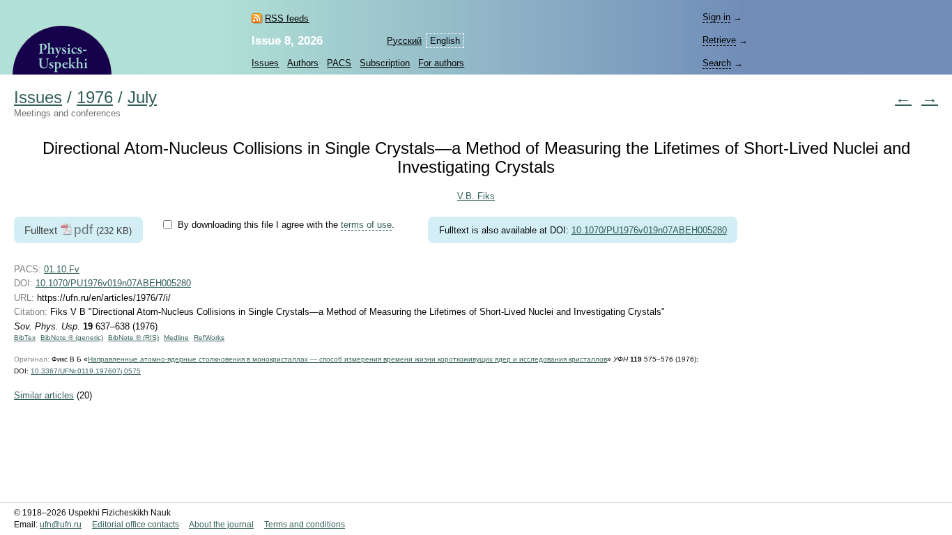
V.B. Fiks (476, 196)
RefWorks (209, 337)
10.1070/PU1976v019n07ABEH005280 (649, 230)
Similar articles (44, 395)
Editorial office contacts (135, 524)
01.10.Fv (61, 269)
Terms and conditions (304, 524)
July (142, 97)
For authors (441, 63)
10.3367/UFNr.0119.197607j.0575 (86, 371)
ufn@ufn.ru (61, 524)
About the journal (221, 524)
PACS (339, 63)
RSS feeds (287, 18)
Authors (302, 63)
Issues (265, 63)
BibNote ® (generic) (71, 337)
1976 (95, 97)
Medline (176, 337)
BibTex (25, 337)
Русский (404, 41)
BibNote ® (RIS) (133, 337)
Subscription (385, 63)
